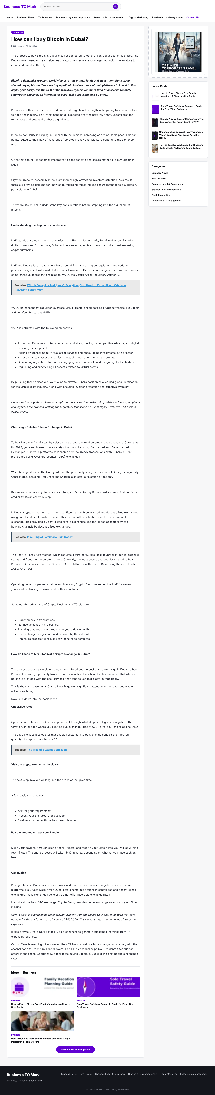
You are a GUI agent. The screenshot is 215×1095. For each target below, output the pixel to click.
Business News (26, 17)
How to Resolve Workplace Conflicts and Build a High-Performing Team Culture (181, 146)
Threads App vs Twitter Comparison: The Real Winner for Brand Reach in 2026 (182, 120)
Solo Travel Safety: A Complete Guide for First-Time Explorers (181, 107)
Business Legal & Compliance (73, 17)
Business (18, 32)
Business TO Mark (19, 6)
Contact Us (192, 17)
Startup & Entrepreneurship (109, 17)
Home (10, 17)
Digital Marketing (138, 17)
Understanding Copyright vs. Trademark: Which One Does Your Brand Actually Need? (181, 135)
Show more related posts (75, 1049)
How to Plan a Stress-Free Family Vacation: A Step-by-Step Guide (178, 94)
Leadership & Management (167, 17)
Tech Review (45, 17)
